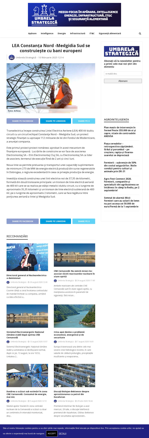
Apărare (32, 33)
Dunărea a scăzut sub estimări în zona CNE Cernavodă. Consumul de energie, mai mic (27, 394)
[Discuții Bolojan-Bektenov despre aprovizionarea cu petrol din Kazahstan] (74, 375)
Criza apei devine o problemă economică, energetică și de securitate (69, 335)
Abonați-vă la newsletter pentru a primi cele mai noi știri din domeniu (122, 64)
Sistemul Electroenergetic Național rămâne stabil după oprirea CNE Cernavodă (25, 335)
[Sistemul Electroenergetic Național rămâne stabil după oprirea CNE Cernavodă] (27, 316)
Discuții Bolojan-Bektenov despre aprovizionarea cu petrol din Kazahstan (71, 394)
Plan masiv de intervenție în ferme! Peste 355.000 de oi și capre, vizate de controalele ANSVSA (120, 132)
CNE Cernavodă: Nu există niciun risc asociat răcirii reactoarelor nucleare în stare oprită (74, 274)
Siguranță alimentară (110, 33)
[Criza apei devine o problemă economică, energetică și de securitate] (74, 316)
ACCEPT (52, 433)
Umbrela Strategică (26, 57)
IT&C (91, 33)
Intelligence (47, 33)
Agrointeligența (116, 119)
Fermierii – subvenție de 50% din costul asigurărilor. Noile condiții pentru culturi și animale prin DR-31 (120, 167)
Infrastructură (77, 33)
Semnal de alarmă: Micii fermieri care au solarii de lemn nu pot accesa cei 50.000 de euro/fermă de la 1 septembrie (121, 202)
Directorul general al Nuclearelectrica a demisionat (26, 276)
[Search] (140, 33)
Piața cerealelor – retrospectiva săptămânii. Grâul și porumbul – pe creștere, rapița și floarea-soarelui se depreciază (118, 149)
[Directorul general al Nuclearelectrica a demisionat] (27, 257)
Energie (62, 33)
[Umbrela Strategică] (74, 15)
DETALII (62, 433)
